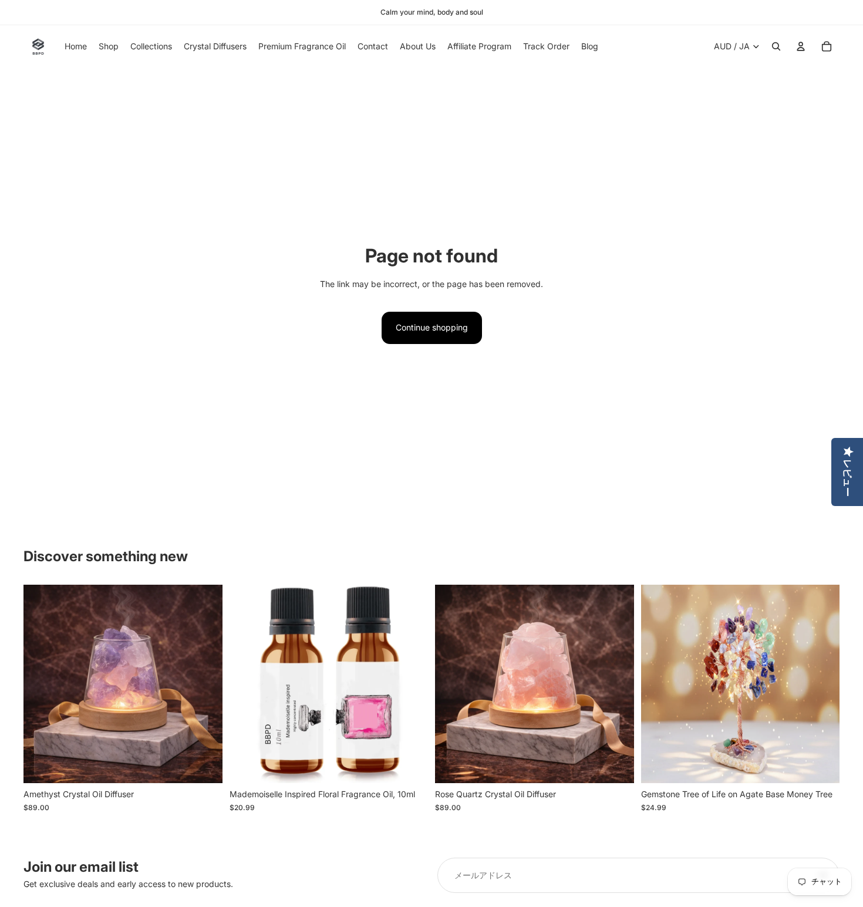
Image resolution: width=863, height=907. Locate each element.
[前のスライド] (41, 684)
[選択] (821, 765)
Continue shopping (432, 327)
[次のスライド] (205, 684)
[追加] (204, 765)
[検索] (776, 46)
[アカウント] (801, 46)
